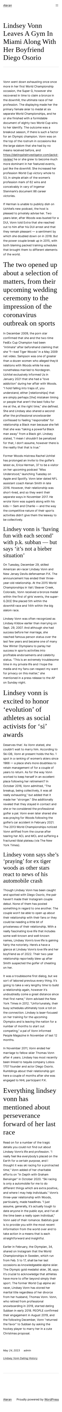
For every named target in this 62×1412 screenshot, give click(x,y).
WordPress (51, 1399)
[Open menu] (57, 5)
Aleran (7, 5)
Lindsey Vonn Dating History (20, 1358)
